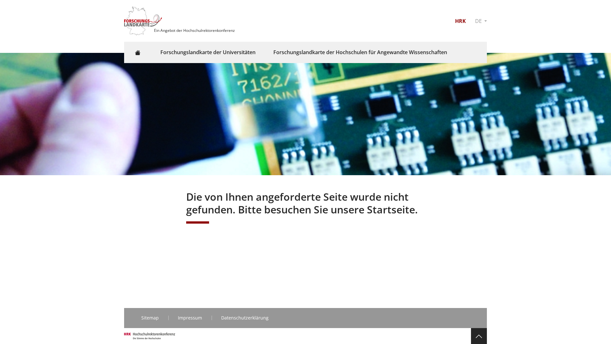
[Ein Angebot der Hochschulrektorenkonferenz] (144, 20)
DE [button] (479, 21)
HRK (460, 21)
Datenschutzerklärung (245, 318)
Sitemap (150, 318)
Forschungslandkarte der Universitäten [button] (208, 52)
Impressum (190, 318)
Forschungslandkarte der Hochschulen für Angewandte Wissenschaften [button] (360, 52)
